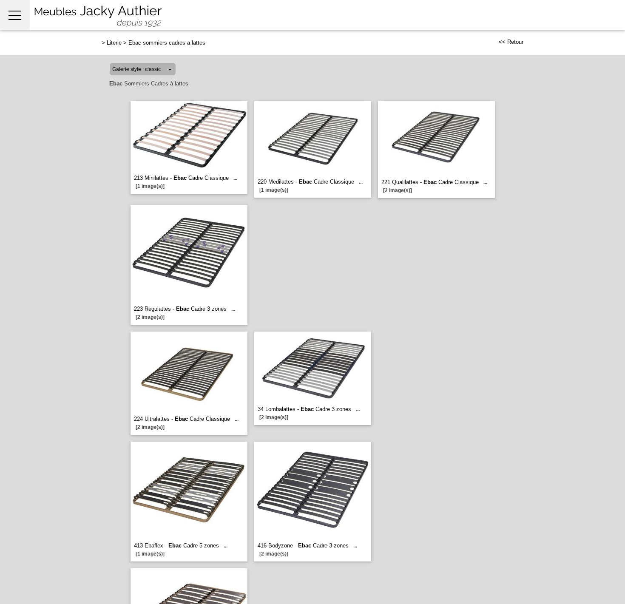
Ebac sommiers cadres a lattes (166, 43)
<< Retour (511, 42)
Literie (114, 43)
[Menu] (15, 15)
